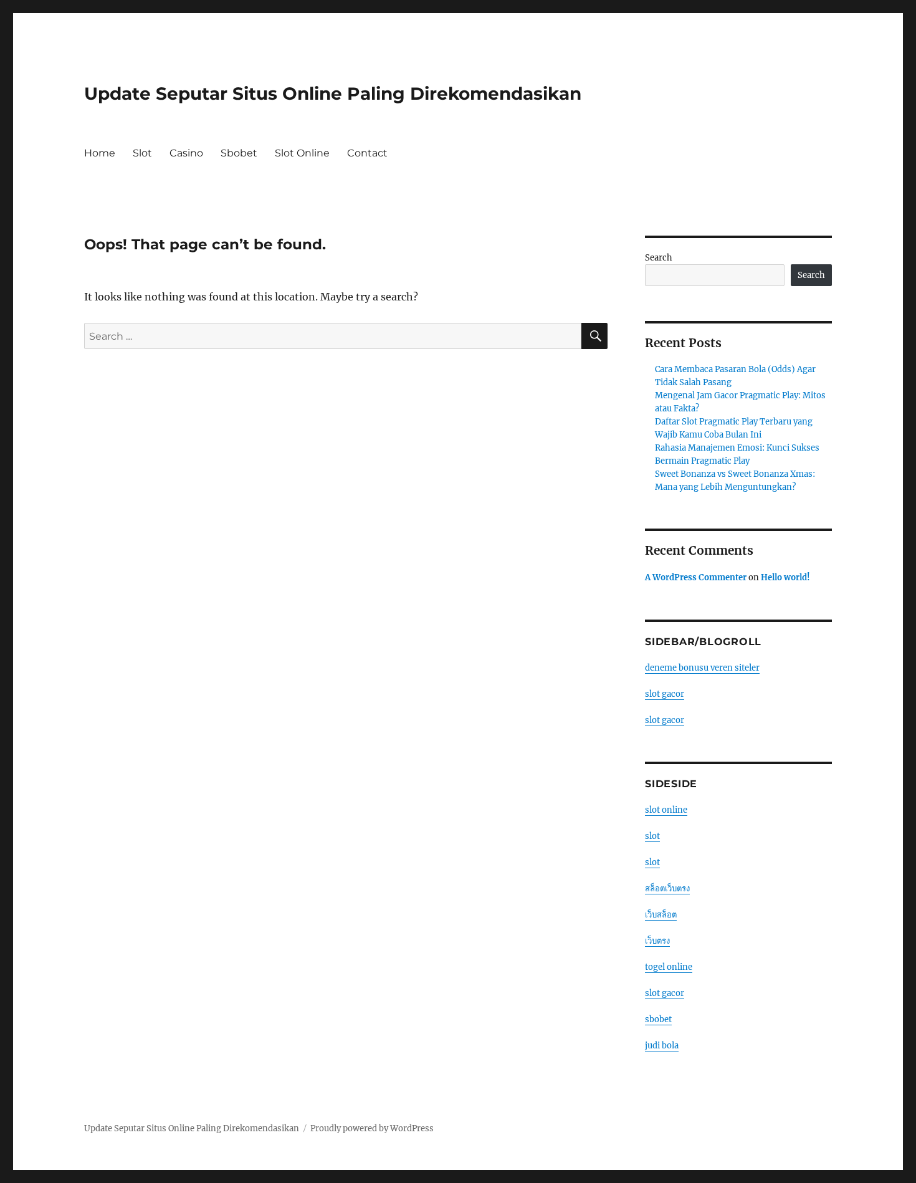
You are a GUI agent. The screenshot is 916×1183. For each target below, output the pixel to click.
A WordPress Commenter (696, 577)
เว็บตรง (657, 941)
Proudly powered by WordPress (372, 1128)
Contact (367, 153)
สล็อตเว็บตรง (667, 888)
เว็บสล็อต (661, 914)
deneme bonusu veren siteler (702, 668)
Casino (186, 153)
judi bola (662, 1045)
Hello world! (785, 577)
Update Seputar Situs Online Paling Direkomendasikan (332, 93)
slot (652, 836)
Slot (142, 153)
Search (658, 257)
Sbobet (239, 153)
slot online (666, 810)
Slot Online (302, 153)
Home (99, 153)
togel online (668, 967)
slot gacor (664, 694)
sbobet (658, 1019)
